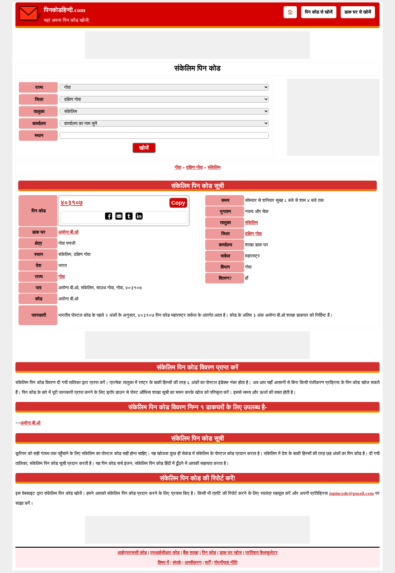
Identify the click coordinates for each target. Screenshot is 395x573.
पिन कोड (209, 552)
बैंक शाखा (190, 552)
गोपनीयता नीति (225, 562)
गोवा (178, 167)
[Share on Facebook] (108, 218)
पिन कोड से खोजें (319, 12)
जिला (39, 99)
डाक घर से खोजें (357, 12)
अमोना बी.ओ (30, 422)
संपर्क (177, 562)
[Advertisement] (197, 45)
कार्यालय (39, 123)
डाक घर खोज (230, 552)
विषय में (163, 562)
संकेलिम (214, 167)
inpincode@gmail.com (351, 493)
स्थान (39, 135)
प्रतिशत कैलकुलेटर (261, 552)
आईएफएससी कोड (132, 552)
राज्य (39, 87)
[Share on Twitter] (129, 218)
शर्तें (207, 562)
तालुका (39, 111)
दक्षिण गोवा (194, 167)
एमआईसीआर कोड (165, 552)
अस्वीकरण (193, 562)
